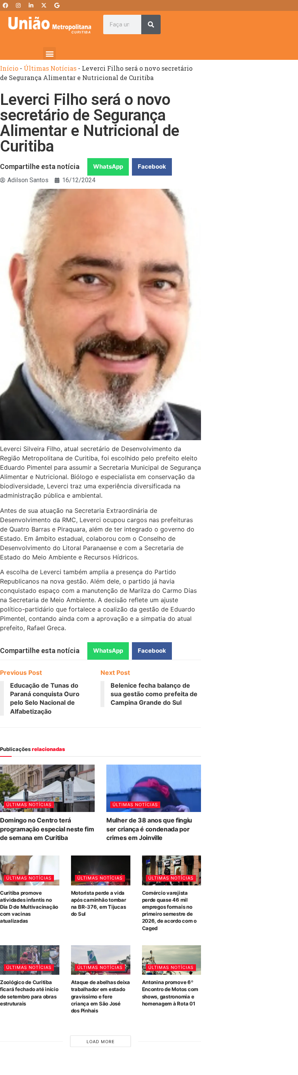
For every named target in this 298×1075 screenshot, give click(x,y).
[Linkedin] (31, 5)
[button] (49, 53)
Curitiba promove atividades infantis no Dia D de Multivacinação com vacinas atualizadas (29, 907)
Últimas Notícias (50, 68)
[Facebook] (5, 5)
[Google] (56, 5)
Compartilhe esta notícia (40, 166)
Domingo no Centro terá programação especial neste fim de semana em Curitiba (47, 829)
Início (9, 68)
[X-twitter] (43, 5)
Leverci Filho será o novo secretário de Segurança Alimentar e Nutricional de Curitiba (89, 123)
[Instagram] (18, 5)
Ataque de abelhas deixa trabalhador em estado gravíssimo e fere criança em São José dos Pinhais (100, 996)
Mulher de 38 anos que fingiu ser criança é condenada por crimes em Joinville (149, 829)
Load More (101, 1041)
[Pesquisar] (151, 24)
